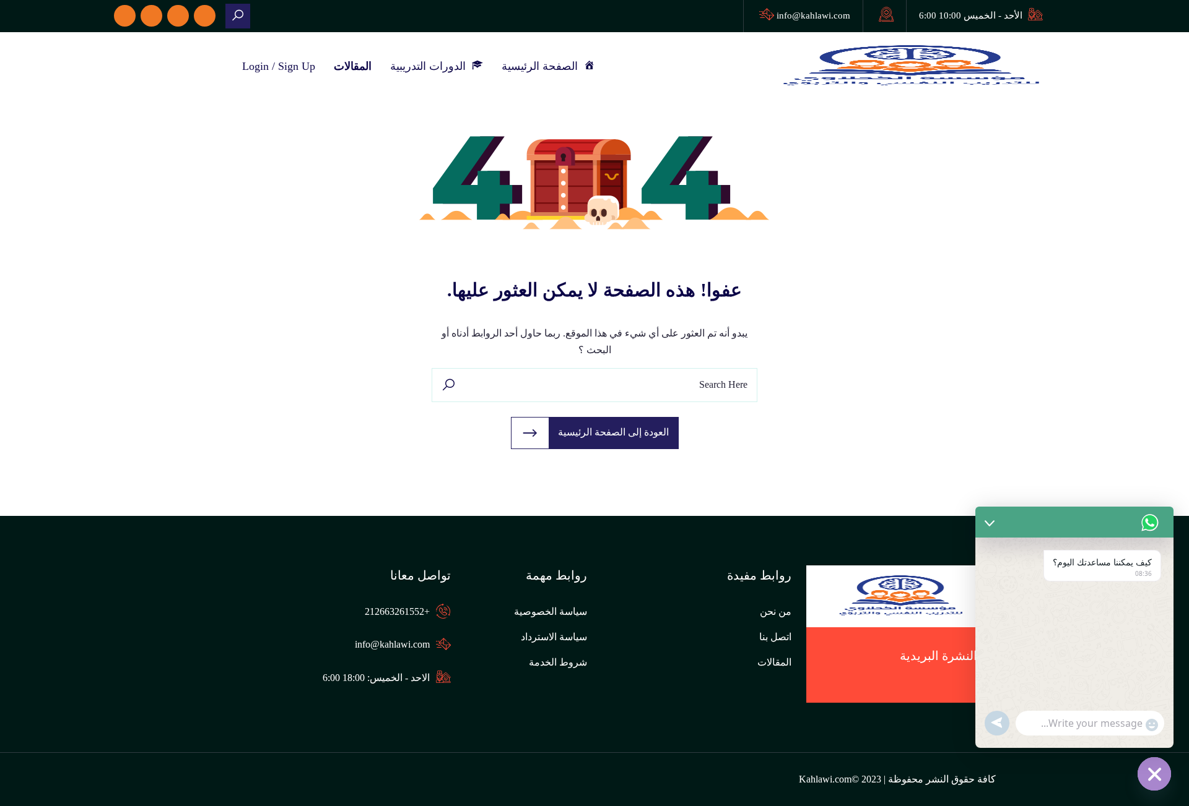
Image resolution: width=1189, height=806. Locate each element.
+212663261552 (397, 611)
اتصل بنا (775, 637)
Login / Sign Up (278, 66)
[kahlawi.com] (237, 16)
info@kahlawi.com (813, 15)
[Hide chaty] (1154, 774)
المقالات (353, 66)
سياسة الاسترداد (554, 637)
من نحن (775, 611)
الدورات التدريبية (431, 66)
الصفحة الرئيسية (543, 66)
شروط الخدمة (558, 662)
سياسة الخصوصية (550, 611)
